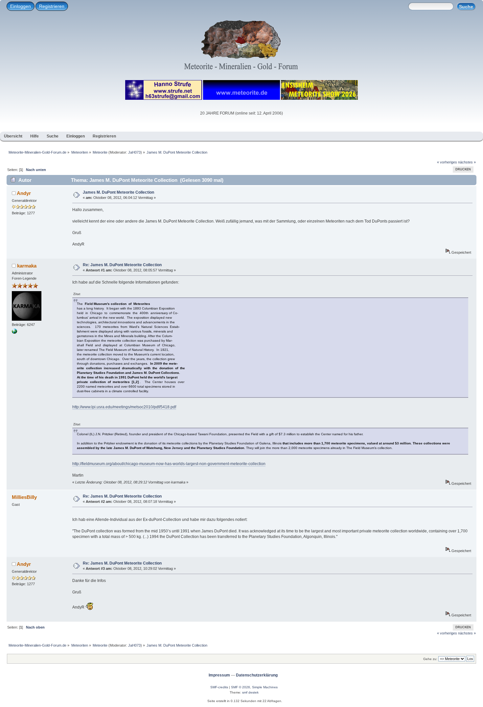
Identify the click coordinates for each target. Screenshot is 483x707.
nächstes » (467, 162)
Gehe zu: (430, 659)
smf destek (250, 692)
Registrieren (51, 6)
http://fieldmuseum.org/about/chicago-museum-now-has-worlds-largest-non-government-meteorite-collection (168, 463)
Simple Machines (265, 687)
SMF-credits (219, 687)
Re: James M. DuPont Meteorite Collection (122, 265)
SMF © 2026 (240, 687)
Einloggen (20, 6)
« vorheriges (447, 162)
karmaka (26, 265)
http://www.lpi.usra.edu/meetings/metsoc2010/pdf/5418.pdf (124, 407)
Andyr (24, 193)
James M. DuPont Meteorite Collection (118, 192)
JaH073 (134, 152)
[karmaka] (14, 332)
